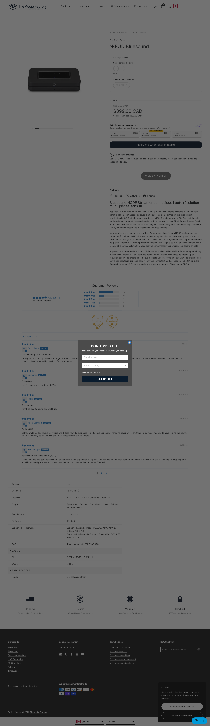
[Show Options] (125, 365)
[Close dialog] (129, 342)
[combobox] (104, 365)
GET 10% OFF (105, 379)
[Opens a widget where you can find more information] (199, 721)
